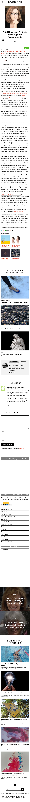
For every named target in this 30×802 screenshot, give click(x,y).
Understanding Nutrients (6, 541)
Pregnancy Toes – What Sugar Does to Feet (14, 302)
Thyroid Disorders (5, 539)
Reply (8, 405)
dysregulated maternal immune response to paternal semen (14, 93)
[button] (22, 789)
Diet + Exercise (4, 512)
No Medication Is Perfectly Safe (10, 329)
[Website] (14, 373)
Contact (3, 799)
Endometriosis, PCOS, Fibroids (8, 516)
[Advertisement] (15, 569)
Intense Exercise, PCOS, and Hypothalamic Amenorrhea (12, 664)
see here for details (18, 211)
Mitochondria (4, 529)
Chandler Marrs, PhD (12, 39)
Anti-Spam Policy (13, 796)
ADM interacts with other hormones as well (11, 194)
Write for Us (9, 799)
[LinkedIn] (12, 373)
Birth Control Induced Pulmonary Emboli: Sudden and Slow (15, 745)
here (6, 124)
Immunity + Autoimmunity (7, 521)
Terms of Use (19, 797)
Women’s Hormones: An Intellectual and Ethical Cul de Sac (14, 720)
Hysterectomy (4, 519)
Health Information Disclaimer (8, 797)
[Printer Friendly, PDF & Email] (26, 47)
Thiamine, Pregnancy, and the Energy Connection (12, 355)
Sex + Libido (4, 536)
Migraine (3, 526)
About (24, 797)
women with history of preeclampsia (18, 77)
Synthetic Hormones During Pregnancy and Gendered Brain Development (12, 774)
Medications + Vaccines (6, 524)
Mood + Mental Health (6, 531)
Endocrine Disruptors (6, 514)
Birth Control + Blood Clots (7, 509)
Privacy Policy (21, 796)
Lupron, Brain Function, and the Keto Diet (12, 693)
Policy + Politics (4, 534)
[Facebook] (10, 373)
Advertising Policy (5, 796)
